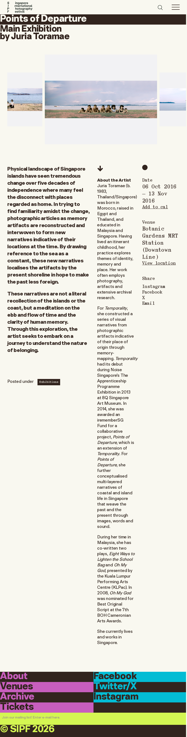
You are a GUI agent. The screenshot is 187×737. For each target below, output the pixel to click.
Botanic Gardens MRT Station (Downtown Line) (160, 242)
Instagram (153, 286)
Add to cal (155, 206)
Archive (17, 697)
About (14, 676)
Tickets (17, 707)
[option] (101, 99)
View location (159, 263)
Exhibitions (48, 381)
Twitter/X (115, 686)
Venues (16, 686)
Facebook (152, 292)
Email (148, 303)
